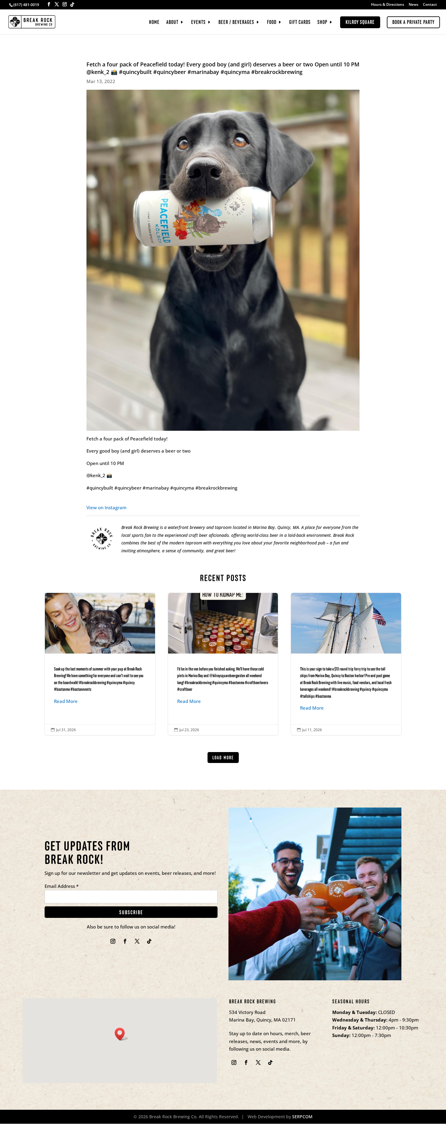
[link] (31, 21)
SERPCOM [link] (302, 1116)
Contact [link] (430, 5)
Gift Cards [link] (300, 22)
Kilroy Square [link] (360, 22)
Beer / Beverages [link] (236, 22)
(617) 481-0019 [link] (26, 4)
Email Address (62, 886)
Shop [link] (322, 22)
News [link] (413, 5)
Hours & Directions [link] (387, 5)
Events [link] (198, 22)
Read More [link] (66, 701)
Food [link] (271, 22)
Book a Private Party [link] (413, 22)
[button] (49, 4)
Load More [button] (223, 758)
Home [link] (154, 22)
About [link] (172, 22)
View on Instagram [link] (106, 507)
